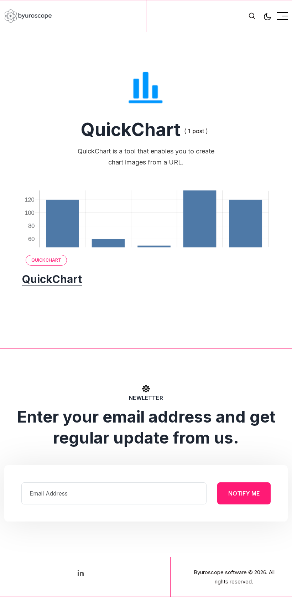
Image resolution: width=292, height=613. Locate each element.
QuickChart (46, 260)
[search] (252, 16)
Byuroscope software (220, 572)
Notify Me (244, 493)
